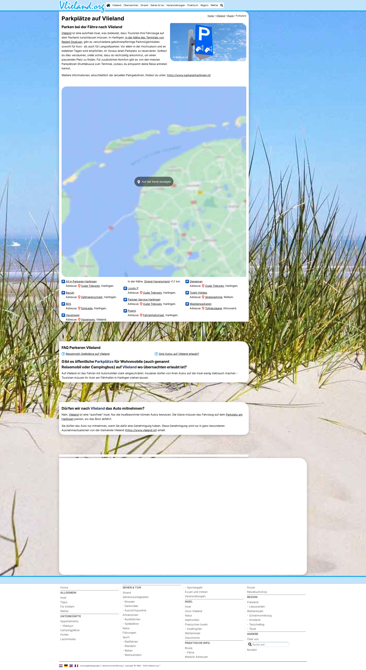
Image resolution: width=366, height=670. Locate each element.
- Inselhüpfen (193, 628)
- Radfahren (130, 641)
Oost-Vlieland (193, 611)
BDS (68, 303)
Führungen (129, 632)
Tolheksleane (213, 308)
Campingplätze (69, 630)
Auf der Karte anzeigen (156, 181)
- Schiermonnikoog (259, 615)
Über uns (253, 639)
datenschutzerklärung (112, 665)
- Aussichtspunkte (134, 610)
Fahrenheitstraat (153, 315)
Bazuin (70, 292)
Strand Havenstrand (157, 281)
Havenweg (72, 315)
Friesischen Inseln (196, 624)
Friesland (252, 602)
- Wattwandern (132, 654)
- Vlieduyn (66, 625)
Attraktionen (130, 614)
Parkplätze (104, 361)
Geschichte (192, 637)
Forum (251, 587)
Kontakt (252, 649)
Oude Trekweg (90, 285)
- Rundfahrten (131, 619)
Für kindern (67, 606)
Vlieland (116, 5)
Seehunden (192, 619)
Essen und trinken (196, 591)
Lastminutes (68, 639)
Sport (126, 637)
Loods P (133, 288)
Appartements (69, 621)
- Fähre (189, 652)
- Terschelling (255, 624)
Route (188, 648)
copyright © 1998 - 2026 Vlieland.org (142, 665)
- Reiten (127, 650)
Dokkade (86, 308)
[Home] (108, 5)
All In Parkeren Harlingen (81, 281)
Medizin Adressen (196, 656)
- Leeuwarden (256, 606)
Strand (144, 5)
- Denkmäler (130, 606)
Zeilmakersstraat (91, 297)
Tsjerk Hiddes (198, 292)
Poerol (132, 310)
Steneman (196, 281)
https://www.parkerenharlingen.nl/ (189, 75)
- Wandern (129, 646)
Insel (63, 597)
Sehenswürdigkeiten (135, 597)
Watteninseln (255, 611)
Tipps (63, 602)
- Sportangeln (193, 587)
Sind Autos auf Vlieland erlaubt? (179, 353)
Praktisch (192, 5)
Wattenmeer (192, 633)
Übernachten (131, 5)
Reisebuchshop (257, 591)
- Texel (251, 628)
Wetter (214, 5)
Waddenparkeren (200, 303)
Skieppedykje (213, 297)
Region (204, 5)
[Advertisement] (278, 99)
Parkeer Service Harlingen (144, 299)
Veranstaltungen (175, 5)
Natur (126, 628)
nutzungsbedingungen (90, 665)
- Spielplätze (131, 623)
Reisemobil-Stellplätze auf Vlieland (88, 353)
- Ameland (253, 619)
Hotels (64, 634)
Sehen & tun (157, 5)
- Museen (129, 601)
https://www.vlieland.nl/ (141, 430)
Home (64, 587)
